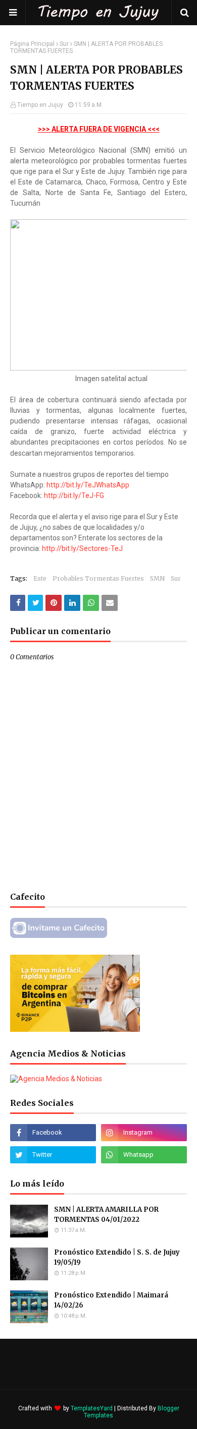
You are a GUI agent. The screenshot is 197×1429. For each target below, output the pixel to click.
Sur (64, 43)
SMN (157, 578)
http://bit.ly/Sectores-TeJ (82, 548)
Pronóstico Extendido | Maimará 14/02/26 (111, 1300)
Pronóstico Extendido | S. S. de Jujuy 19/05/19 (117, 1257)
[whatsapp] (144, 1154)
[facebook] (53, 1132)
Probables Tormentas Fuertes (98, 578)
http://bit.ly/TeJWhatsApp (87, 485)
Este (39, 578)
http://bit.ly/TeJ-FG (74, 495)
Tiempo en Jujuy (40, 104)
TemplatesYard (92, 1408)
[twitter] (53, 1154)
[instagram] (144, 1132)
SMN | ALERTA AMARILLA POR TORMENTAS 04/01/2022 (106, 1214)
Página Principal (32, 43)
